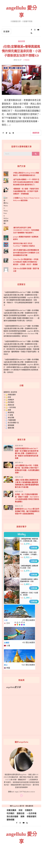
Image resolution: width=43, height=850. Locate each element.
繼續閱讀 (35, 133)
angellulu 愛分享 (21, 11)
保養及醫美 (12, 394)
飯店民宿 (21, 41)
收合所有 (14, 392)
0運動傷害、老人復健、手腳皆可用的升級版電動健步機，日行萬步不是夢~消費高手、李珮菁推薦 (26, 191)
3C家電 (10, 415)
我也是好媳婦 (12, 816)
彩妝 (9, 397)
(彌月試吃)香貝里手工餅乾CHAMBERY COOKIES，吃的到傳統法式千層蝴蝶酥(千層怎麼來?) (26, 230)
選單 (7, 32)
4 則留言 (26, 60)
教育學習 (11, 412)
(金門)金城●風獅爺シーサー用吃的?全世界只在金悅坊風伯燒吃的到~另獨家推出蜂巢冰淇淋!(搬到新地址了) (26, 181)
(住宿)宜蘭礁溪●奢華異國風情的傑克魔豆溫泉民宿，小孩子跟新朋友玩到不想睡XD (21, 51)
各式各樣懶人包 (13, 422)
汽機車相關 (12, 420)
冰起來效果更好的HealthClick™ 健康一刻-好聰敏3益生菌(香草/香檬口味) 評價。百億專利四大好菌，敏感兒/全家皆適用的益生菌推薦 (26, 453)
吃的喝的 (11, 402)
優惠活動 (11, 428)
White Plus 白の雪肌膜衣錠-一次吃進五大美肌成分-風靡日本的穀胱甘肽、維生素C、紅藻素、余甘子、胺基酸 (25, 261)
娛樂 (9, 410)
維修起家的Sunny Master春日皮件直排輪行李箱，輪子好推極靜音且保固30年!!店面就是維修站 (27, 511)
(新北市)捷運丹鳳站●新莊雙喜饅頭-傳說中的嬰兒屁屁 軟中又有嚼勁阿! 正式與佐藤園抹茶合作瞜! (26, 252)
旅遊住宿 (11, 405)
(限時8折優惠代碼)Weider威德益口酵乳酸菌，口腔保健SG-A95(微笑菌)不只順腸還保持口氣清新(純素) (21, 369)
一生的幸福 (12, 407)
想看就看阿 (31, 816)
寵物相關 (11, 425)
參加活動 (11, 417)
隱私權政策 (29, 806)
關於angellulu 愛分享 (17, 806)
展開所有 (7, 392)
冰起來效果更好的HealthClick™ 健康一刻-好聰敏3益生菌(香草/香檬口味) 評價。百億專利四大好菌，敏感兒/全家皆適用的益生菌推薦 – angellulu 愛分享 (21, 294)
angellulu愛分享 (13, 687)
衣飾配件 (11, 400)
